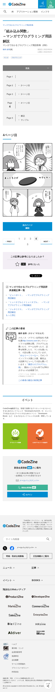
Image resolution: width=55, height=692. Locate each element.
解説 (23, 115)
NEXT (46, 241)
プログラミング (16, 57)
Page (10, 76)
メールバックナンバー (29, 480)
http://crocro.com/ (30, 340)
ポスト (37, 275)
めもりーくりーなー (29, 355)
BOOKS (36, 580)
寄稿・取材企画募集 (15, 556)
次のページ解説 (27, 226)
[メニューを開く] (4, 4)
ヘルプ (14, 644)
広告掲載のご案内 (41, 556)
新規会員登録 (28, 487)
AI (13, 11)
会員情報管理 (17, 652)
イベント (7, 580)
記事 (34, 567)
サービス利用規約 (18, 664)
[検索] (5, 11)
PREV (9, 241)
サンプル (25, 119)
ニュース (7, 567)
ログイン (29, 494)
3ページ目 (25, 94)
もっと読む (11, 315)
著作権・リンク (18, 648)
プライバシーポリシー (20, 667)
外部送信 (15, 671)
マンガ (6, 57)
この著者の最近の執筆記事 (30, 380)
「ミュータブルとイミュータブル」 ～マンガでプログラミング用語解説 (28, 303)
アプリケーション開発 (27, 11)
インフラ (45, 11)
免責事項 (15, 656)
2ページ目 (25, 85)
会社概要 (15, 660)
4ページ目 (25, 102)
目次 (27, 68)
